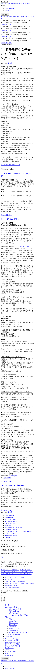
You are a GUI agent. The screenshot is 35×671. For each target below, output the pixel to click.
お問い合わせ (9, 8)
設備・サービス (14, 628)
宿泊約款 (8, 525)
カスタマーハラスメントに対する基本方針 (19, 531)
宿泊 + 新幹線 (18, 16)
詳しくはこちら (6, 215)
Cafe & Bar (8, 636)
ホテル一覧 (8, 579)
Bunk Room (12, 626)
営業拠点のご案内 (11, 585)
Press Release (9, 517)
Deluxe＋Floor (13, 623)
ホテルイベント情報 (12, 644)
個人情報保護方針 (11, 521)
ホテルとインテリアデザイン (19, 615)
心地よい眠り (13, 630)
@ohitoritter (7, 478)
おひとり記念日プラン (10, 219)
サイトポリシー (10, 523)
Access (7, 649)
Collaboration (9, 655)
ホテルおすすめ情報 (12, 640)
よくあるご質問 (10, 519)
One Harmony (9, 648)
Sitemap (7, 537)
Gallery (7, 653)
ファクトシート (10, 533)
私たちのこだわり (11, 607)
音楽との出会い (14, 611)
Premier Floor (13, 621)
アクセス (8, 10)
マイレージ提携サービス (13, 587)
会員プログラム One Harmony (15, 581)
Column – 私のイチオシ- (13, 646)
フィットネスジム (11, 638)
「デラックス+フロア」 (24, 246)
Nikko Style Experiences (12, 642)
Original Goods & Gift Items (12, 485)
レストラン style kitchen (13, 634)
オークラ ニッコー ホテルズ (14, 577)
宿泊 (2, 16)
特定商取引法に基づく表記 (14, 527)
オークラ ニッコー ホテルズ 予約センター (19, 583)
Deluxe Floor (13, 625)
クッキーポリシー (11, 529)
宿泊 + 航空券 (8, 16)
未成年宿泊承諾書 (11, 535)
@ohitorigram (12, 476)
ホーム (7, 605)
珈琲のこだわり (14, 613)
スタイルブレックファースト (19, 632)
